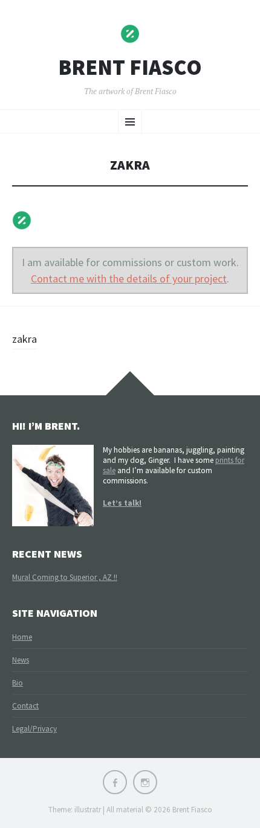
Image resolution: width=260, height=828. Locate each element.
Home (22, 637)
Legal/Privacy (34, 729)
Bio (17, 683)
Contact (25, 706)
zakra (24, 339)
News (20, 660)
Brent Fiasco (130, 68)
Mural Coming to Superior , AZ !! (64, 577)
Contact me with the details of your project (129, 278)
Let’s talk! (122, 503)
